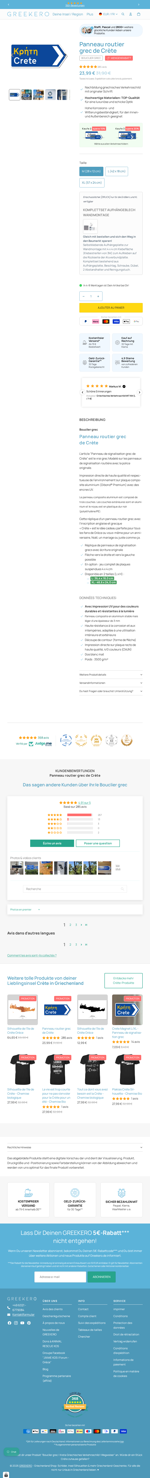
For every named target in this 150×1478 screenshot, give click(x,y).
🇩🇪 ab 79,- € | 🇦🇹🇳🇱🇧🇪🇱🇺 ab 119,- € (75, 5)
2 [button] (70, 925)
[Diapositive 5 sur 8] (62, 95)
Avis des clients (53, 1309)
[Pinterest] (29, 1323)
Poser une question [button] (98, 843)
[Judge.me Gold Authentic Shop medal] (81, 740)
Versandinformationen (92, 683)
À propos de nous (54, 1323)
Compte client (87, 1316)
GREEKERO (25, 1465)
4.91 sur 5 (84, 803)
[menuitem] (90, 14)
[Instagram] (16, 1323)
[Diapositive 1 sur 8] (14, 95)
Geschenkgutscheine (56, 1316)
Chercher (84, 1336)
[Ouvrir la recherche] (123, 14)
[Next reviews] (139, 392)
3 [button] (76, 925)
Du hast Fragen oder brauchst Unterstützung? (106, 691)
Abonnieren (101, 1277)
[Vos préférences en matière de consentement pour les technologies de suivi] (6, 1475)
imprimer (119, 1309)
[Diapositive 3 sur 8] (38, 95)
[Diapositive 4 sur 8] (50, 95)
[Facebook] (9, 1323)
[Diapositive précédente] (9, 5)
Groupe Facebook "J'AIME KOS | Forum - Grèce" (56, 1357)
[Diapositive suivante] (139, 5)
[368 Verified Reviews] (75, 1419)
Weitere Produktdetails (92, 674)
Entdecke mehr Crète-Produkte (123, 980)
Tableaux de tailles (90, 1330)
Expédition (100, 78)
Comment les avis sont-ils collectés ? (32, 955)
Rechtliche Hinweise (19, 1147)
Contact (83, 1309)
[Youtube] (22, 1323)
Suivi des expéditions (92, 1323)
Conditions (120, 1316)
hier (122, 1441)
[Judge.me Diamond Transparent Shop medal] (66, 740)
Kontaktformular (23, 1314)
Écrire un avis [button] (52, 843)
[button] (88, 67)
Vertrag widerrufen (125, 1341)
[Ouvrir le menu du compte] (131, 14)
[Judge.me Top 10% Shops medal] (127, 740)
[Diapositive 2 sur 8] (26, 95)
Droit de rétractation (126, 1334)
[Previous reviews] (82, 392)
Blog (45, 1369)
